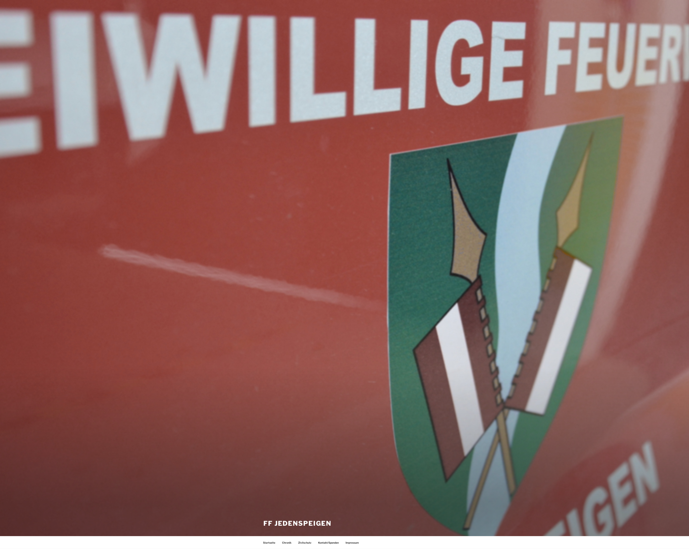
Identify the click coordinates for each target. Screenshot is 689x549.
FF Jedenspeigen (297, 523)
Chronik (286, 542)
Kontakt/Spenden (328, 542)
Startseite (269, 542)
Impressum (352, 542)
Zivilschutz (304, 542)
